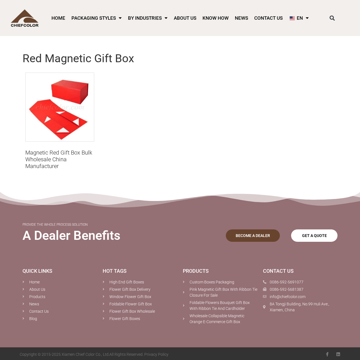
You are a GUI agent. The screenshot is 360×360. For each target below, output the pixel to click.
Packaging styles (93, 18)
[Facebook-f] (327, 354)
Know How (215, 18)
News (241, 18)
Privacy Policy (156, 354)
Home (58, 18)
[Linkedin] (338, 354)
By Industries (145, 18)
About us (185, 18)
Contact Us (268, 18)
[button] (332, 18)
